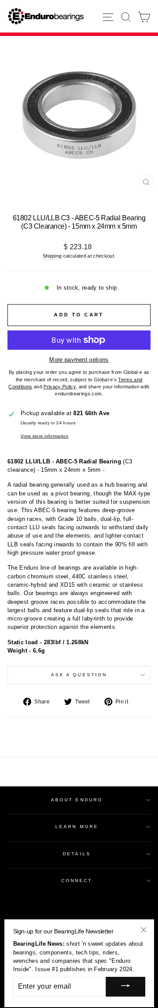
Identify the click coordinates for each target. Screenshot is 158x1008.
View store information (44, 436)
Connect (77, 880)
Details (77, 853)
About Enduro (77, 799)
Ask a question (79, 674)
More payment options (78, 359)
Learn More (76, 826)
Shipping (52, 255)
